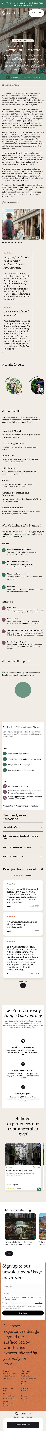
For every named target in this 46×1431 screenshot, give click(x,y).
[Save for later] (38, 1146)
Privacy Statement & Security (23, 1417)
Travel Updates (8, 1396)
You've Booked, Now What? (10, 1405)
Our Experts (25, 1376)
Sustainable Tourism (28, 1378)
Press (23, 1384)
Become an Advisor (9, 1398)
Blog (4, 1391)
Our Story (24, 1373)
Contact (6, 1401)
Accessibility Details (11, 202)
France (26, 40)
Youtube (24, 1401)
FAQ (4, 1393)
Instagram (24, 1396)
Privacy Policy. (39, 1303)
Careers (24, 1381)
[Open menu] (40, 13)
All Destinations (17, 40)
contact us (32, 806)
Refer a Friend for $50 (10, 1373)
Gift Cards (6, 1378)
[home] (11, 15)
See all (9, 1253)
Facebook (24, 1391)
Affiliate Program (9, 1376)
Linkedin (24, 1398)
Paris (31, 40)
